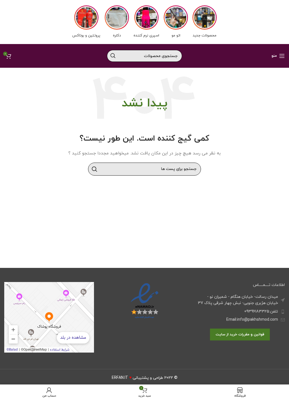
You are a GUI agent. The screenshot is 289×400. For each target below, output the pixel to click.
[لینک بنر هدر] (144, 22)
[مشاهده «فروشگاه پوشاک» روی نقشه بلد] (49, 317)
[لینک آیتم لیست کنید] (240, 312)
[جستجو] (113, 56)
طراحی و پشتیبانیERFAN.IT (137, 378)
